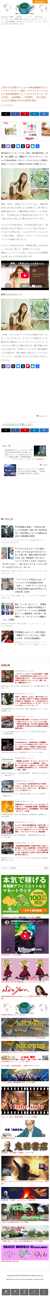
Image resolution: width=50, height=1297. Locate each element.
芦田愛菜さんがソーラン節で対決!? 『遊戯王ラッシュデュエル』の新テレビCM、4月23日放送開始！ (30, 635)
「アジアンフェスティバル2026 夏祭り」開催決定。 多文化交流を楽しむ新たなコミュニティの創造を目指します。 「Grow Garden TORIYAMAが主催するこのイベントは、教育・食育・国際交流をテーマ (32, 678)
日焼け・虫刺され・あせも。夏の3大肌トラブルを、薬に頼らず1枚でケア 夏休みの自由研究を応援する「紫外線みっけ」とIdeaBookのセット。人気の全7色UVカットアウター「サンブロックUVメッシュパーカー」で (31, 701)
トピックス (42, 416)
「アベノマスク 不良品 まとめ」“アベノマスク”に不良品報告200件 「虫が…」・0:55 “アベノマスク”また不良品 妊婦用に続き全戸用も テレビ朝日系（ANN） (31, 585)
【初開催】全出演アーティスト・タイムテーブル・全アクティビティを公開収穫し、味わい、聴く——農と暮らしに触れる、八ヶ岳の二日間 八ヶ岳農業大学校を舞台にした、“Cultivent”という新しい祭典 (32, 765)
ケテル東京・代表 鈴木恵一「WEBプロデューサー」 (21, 1066)
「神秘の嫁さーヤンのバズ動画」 (29, 917)
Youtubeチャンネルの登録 (11, 955)
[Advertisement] (25, 54)
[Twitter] (5, 114)
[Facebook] (15, 114)
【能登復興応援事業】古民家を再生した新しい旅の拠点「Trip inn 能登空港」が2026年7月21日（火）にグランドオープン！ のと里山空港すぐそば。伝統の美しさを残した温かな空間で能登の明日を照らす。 (32, 850)
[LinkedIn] (34, 114)
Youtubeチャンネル (9, 917)
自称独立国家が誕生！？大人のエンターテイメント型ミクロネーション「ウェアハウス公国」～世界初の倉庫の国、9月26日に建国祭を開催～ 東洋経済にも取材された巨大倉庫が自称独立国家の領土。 (32, 723)
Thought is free (38, 1279)
